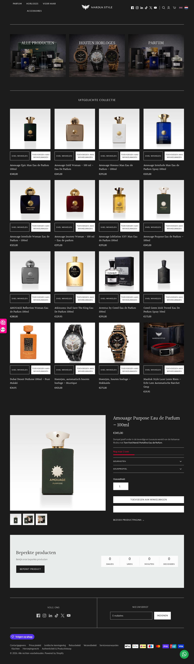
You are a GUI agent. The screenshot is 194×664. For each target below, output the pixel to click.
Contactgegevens (18, 645)
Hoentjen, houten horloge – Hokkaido (114, 381)
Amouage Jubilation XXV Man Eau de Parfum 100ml (118, 239)
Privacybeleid (35, 645)
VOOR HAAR (49, 3)
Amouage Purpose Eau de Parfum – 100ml (163, 239)
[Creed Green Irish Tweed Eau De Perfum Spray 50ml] (164, 271)
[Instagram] (137, 7)
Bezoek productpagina (128, 520)
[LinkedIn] (141, 7)
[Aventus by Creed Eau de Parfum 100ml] (119, 271)
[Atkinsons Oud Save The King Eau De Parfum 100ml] (75, 271)
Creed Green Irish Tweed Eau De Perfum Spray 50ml (162, 310)
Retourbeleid (75, 645)
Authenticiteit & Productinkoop (56, 648)
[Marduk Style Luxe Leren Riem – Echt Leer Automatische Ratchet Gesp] (164, 343)
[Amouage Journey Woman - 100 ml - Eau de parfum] (75, 200)
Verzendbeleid (90, 645)
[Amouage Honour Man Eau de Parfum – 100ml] (119, 129)
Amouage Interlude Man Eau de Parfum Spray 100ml (161, 167)
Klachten (16, 648)
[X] (150, 7)
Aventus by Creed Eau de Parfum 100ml (117, 310)
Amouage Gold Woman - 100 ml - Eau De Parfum (74, 167)
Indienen (162, 615)
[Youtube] (155, 7)
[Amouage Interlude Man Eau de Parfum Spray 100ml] (164, 129)
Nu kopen (148, 509)
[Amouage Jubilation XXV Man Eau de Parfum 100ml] (119, 200)
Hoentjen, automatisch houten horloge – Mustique (72, 381)
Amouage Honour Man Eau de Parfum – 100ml (116, 167)
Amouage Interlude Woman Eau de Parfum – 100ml (29, 239)
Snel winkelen (20, 156)
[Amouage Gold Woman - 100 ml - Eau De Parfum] (75, 129)
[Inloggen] (168, 8)
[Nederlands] (186, 8)
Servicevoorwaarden (109, 645)
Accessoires (34, 11)
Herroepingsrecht (31, 648)
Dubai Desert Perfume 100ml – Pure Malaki (30, 381)
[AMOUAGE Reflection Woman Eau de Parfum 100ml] (30, 271)
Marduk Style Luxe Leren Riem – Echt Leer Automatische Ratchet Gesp (162, 383)
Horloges (32, 3)
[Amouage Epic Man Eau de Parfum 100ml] (30, 129)
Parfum (17, 3)
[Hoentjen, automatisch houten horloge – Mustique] (75, 343)
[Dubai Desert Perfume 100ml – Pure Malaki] (30, 343)
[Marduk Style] (97, 7)
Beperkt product (30, 569)
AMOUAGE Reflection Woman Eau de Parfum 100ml (29, 310)
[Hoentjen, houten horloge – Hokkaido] (119, 343)
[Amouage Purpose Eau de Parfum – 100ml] (164, 200)
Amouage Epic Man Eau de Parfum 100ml (29, 167)
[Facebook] (132, 7)
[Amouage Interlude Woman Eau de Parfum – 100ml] (30, 200)
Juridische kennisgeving (55, 645)
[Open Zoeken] (163, 7)
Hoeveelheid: (119, 479)
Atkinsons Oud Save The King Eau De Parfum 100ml (74, 310)
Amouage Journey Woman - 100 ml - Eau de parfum (74, 239)
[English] (181, 8)
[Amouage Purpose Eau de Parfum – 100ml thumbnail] (15, 519)
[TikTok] (146, 7)
